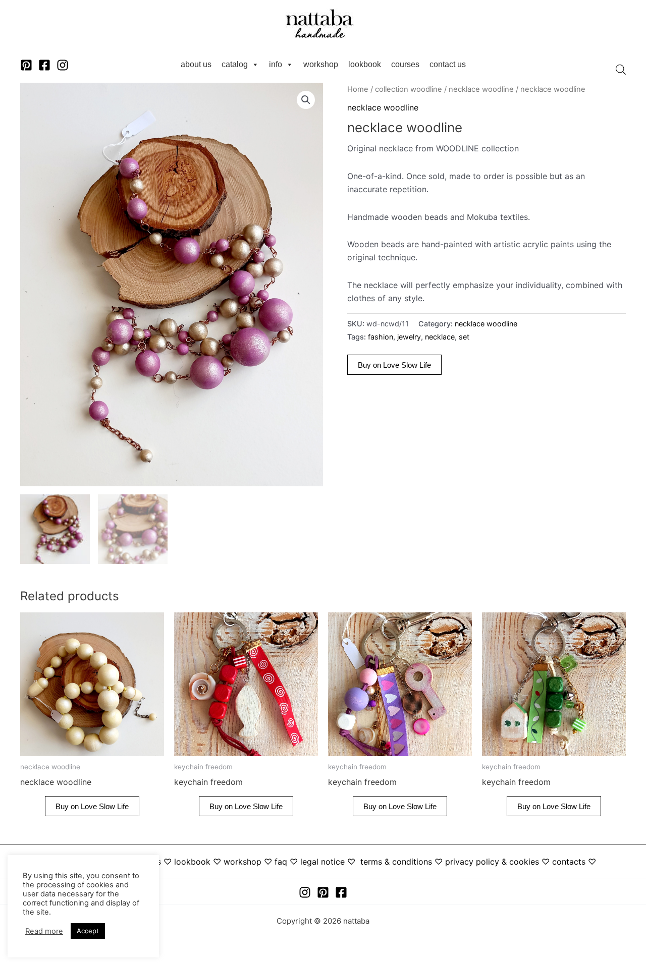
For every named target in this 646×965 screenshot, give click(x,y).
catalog (235, 64)
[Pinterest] (26, 65)
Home (357, 89)
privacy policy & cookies (492, 862)
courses (405, 64)
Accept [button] (88, 931)
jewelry (409, 336)
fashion (380, 336)
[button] (306, 100)
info (275, 64)
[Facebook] (44, 65)
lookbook (364, 64)
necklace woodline (481, 89)
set (464, 336)
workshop (320, 64)
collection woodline (408, 89)
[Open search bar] (621, 69)
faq (281, 862)
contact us (447, 64)
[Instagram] (63, 65)
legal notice (322, 862)
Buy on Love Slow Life (394, 365)
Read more (44, 931)
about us (196, 64)
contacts (568, 862)
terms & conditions (396, 862)
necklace (440, 336)
